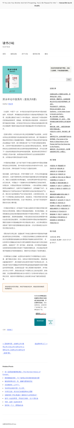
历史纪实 (61, 203)
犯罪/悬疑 (54, 217)
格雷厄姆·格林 (63, 183)
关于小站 (25, 54)
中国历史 (54, 165)
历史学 (53, 168)
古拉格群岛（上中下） (12, 385)
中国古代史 (54, 223)
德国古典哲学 (55, 208)
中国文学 (61, 174)
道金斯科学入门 (41, 344)
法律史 (66, 214)
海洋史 (59, 188)
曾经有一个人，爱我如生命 (14, 405)
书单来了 (10, 330)
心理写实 (66, 185)
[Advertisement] (37, 23)
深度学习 (66, 188)
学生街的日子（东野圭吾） (58, 106)
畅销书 (53, 197)
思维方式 (53, 174)
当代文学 (61, 200)
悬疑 (68, 177)
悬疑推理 (62, 165)
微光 (46, 54)
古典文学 (54, 171)
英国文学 (53, 200)
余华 (60, 185)
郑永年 (10, 104)
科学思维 (61, 220)
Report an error (50, 322)
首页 (4, 54)
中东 (68, 200)
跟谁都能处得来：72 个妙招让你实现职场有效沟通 (22, 378)
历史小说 (61, 177)
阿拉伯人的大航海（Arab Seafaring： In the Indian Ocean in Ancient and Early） (60, 111)
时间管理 (53, 220)
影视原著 (53, 214)
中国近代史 (65, 208)
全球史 (53, 188)
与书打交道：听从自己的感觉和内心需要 (18, 391)
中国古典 (60, 168)
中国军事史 (54, 180)
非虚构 (53, 205)
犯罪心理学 (60, 197)
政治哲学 (66, 205)
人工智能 (53, 177)
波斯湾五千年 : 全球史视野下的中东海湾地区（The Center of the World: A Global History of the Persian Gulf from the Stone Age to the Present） (60, 141)
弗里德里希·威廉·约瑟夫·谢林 (59, 194)
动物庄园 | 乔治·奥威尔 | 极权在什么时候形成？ (21, 395)
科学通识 (53, 203)
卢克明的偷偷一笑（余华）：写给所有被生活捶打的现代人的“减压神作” (60, 121)
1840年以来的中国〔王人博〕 (15, 388)
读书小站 (8, 43)
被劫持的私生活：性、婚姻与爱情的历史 (18, 381)
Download (40, 321)
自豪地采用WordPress (9, 424)
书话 (60, 214)
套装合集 (14, 54)
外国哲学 (53, 185)
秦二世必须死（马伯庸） (57, 116)
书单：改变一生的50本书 (13, 402)
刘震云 (59, 205)
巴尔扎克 (63, 211)
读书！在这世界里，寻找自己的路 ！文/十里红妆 (21, 398)
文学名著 (62, 171)
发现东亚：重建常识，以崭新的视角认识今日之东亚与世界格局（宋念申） (60, 101)
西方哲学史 (62, 217)
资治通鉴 (53, 183)
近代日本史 (54, 211)
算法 (52, 191)
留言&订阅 (36, 54)
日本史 (62, 180)
